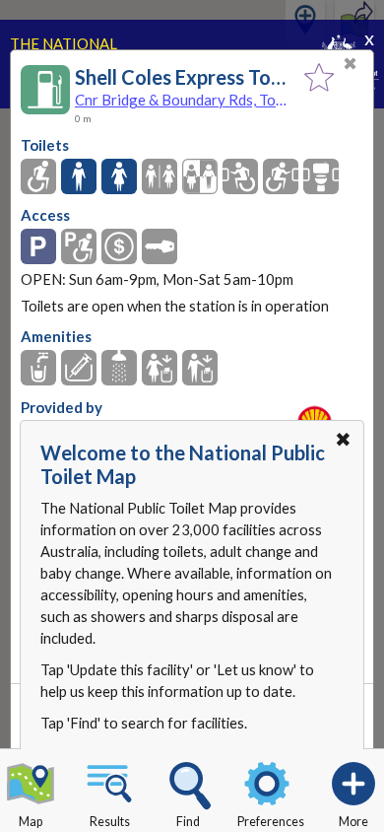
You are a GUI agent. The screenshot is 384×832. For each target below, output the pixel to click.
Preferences (270, 821)
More (353, 821)
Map (30, 821)
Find (188, 821)
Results (110, 821)
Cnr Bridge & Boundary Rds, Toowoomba (184, 99)
